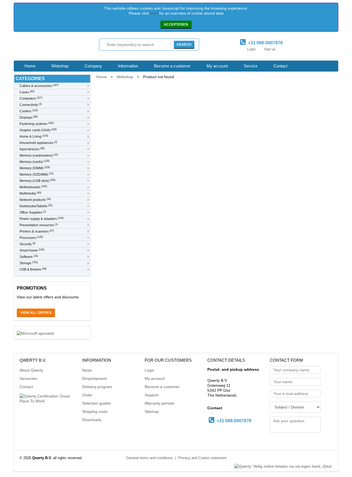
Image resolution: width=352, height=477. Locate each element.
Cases (27, 92)
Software (29, 257)
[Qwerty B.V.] (44, 47)
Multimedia (30, 193)
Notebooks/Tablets (36, 206)
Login (251, 49)
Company (93, 66)
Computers (31, 98)
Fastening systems (37, 124)
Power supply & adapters (42, 219)
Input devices (32, 149)
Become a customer (172, 66)
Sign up (270, 49)
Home (29, 66)
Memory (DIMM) (35, 168)
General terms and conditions (149, 458)
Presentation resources (39, 225)
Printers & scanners (37, 231)
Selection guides (96, 403)
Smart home (32, 250)
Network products (35, 200)
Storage (29, 263)
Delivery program (97, 387)
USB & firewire (33, 269)
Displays (29, 117)
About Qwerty (31, 370)
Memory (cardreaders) (39, 155)
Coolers (29, 111)
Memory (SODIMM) (36, 174)
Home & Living (34, 136)
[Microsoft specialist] (35, 333)
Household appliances (38, 143)
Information (128, 66)
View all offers (35, 313)
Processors (31, 238)
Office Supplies (33, 212)
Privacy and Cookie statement (202, 458)
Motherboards (33, 187)
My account (217, 66)
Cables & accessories (39, 86)
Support (151, 395)
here (154, 13)
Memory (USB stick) (38, 181)
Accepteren (176, 24)
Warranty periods (159, 403)
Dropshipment (94, 378)
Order (87, 395)
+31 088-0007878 (264, 42)
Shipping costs (95, 411)
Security (27, 244)
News (87, 370)
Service (250, 66)
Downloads (91, 420)
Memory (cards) (35, 162)
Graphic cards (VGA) (38, 130)
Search (184, 45)
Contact (280, 66)
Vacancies (28, 378)
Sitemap (152, 411)
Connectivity (31, 105)
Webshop (59, 66)
